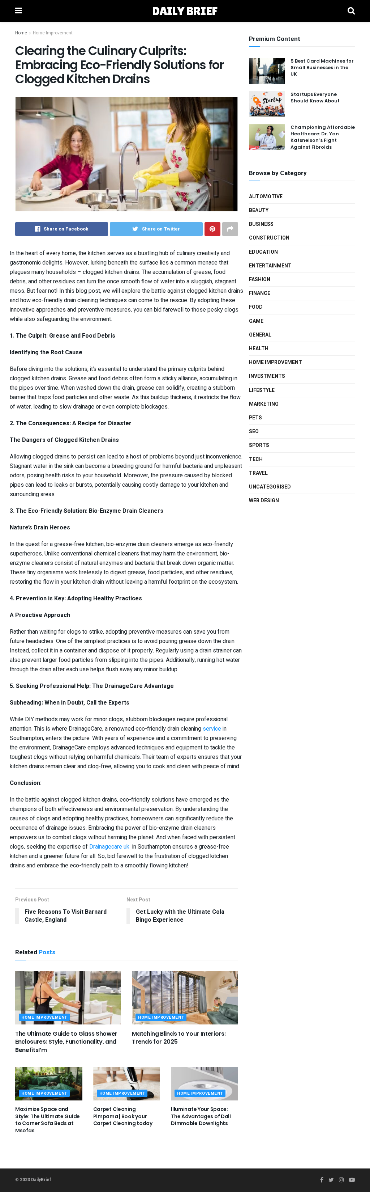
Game (256, 321)
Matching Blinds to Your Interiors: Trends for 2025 (178, 1038)
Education (263, 252)
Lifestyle (262, 390)
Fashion (259, 279)
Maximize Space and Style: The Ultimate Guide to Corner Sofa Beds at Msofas (47, 1120)
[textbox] (127, 559)
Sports (259, 445)
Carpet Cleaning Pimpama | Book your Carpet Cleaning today (122, 1116)
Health (258, 348)
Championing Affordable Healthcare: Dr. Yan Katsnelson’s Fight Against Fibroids (323, 137)
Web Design (264, 500)
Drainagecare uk (109, 846)
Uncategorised (270, 487)
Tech (256, 459)
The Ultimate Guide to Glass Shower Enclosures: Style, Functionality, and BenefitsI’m (66, 1042)
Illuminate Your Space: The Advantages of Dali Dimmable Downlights (201, 1116)
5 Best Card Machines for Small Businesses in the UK (322, 67)
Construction (269, 238)
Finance (259, 293)
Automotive (266, 196)
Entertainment (270, 266)
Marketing (264, 404)
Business (261, 224)
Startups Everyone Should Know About (315, 97)
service (213, 728)
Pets (255, 418)
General (260, 335)
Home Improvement (53, 33)
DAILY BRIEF (185, 11)
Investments (267, 376)
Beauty (258, 210)
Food (256, 307)
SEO (254, 431)
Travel (258, 473)
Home (21, 33)
